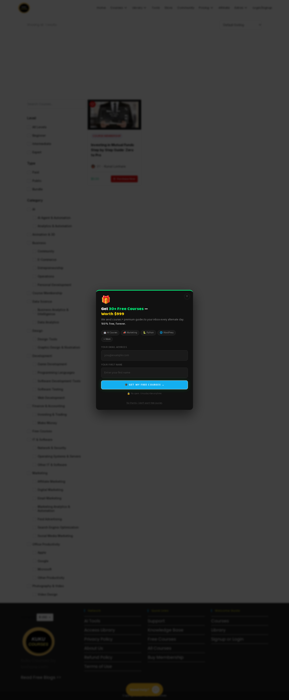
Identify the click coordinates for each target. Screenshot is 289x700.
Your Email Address (114, 347)
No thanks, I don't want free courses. (144, 403)
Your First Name (111, 365)
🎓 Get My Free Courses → (145, 385)
